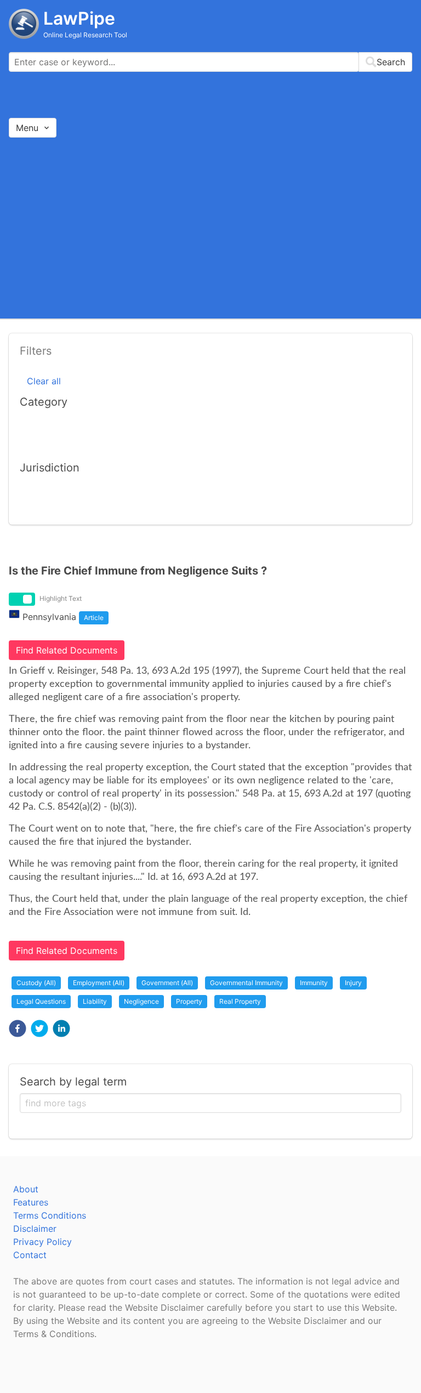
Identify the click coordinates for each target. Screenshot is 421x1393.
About (25, 1189)
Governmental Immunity (246, 983)
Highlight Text (60, 598)
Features (30, 1202)
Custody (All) (36, 983)
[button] (17, 1028)
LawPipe (79, 18)
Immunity (314, 983)
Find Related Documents (66, 650)
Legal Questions (41, 1001)
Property (189, 1001)
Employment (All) (98, 983)
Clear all (44, 381)
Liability (95, 1001)
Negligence (141, 1001)
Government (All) (167, 983)
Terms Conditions (49, 1215)
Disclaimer (34, 1228)
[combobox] (210, 62)
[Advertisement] (210, 227)
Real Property (240, 1001)
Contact (30, 1254)
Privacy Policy (42, 1241)
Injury (353, 983)
